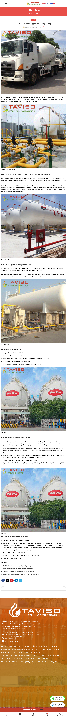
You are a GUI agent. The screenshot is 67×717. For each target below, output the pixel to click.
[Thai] (52, 3)
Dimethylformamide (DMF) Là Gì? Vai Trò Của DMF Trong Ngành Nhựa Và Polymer (30, 649)
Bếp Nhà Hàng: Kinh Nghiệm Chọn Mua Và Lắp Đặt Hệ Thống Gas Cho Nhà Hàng (30, 646)
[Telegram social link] (20, 580)
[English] (43, 3)
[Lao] (50, 3)
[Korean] (47, 3)
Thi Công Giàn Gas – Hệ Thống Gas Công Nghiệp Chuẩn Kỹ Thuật (24, 658)
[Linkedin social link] (16, 580)
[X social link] (7, 580)
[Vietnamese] (54, 3)
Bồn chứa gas (5, 268)
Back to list (33, 588)
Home (30, 13)
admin (27, 27)
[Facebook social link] (3, 580)
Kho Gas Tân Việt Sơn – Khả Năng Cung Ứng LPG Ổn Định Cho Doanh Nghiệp (29, 662)
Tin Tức (36, 13)
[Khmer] (45, 3)
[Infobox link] (33, 709)
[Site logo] (33, 3)
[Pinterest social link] (12, 580)
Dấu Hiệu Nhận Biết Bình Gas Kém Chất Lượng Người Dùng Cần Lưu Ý (26, 652)
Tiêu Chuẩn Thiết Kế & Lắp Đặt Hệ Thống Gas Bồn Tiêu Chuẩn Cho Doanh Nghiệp (30, 655)
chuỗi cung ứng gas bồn (32, 174)
